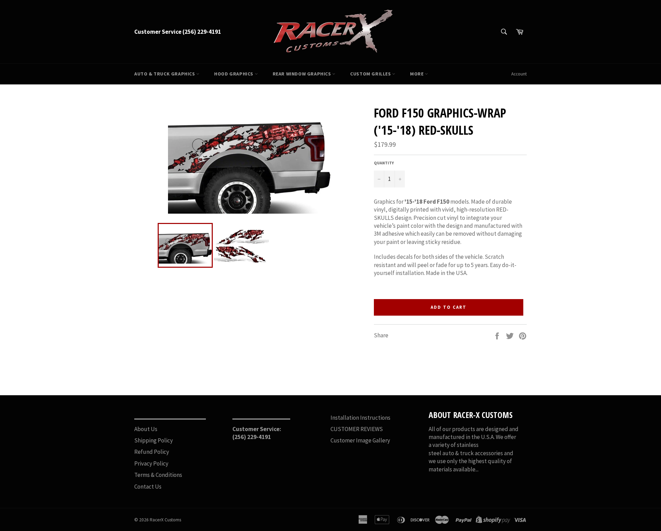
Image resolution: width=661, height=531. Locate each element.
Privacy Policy (151, 463)
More (417, 74)
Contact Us (147, 486)
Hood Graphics (234, 74)
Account (519, 74)
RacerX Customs (165, 520)
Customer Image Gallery (360, 440)
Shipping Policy (153, 440)
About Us (145, 429)
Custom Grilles (371, 74)
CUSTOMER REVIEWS (356, 429)
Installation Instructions (360, 417)
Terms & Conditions (158, 475)
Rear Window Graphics (303, 74)
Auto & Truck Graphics (165, 74)
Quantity (384, 162)
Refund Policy (151, 452)
